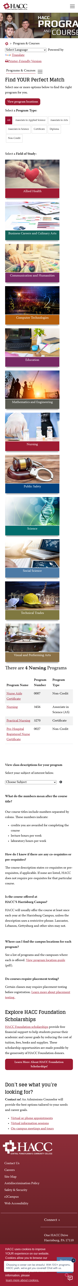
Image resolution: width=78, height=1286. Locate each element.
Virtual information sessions (30, 1123)
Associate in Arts (59, 120)
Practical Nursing (18, 720)
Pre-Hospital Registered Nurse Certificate (18, 734)
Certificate (39, 129)
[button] (72, 6)
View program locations (22, 101)
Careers (9, 1170)
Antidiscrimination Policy (21, 1183)
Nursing (12, 707)
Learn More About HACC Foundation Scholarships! (39, 1064)
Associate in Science (18, 129)
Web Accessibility (16, 1203)
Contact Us (11, 1163)
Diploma (54, 129)
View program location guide (45, 960)
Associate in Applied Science (30, 120)
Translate (18, 55)
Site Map (10, 1177)
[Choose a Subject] (60, 782)
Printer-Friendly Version (25, 61)
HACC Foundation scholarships (26, 1027)
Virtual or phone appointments (32, 1118)
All (8, 120)
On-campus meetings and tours (32, 1128)
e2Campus (11, 1197)
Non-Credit (14, 138)
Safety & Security (15, 1190)
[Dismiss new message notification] (73, 1260)
